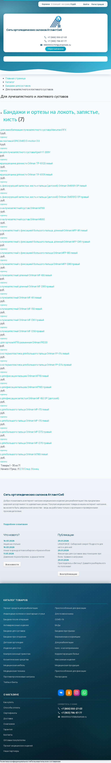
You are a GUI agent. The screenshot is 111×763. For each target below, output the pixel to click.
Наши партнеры (11, 751)
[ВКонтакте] (61, 693)
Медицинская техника (14, 671)
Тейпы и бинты (10, 682)
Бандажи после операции (15, 619)
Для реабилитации (64, 642)
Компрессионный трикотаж (16, 653)
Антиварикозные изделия (16, 625)
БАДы (57, 625)
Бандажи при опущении (14, 636)
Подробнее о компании (15, 524)
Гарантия (7, 729)
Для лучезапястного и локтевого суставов (34, 96)
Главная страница (15, 78)
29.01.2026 (63, 540)
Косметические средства (16, 659)
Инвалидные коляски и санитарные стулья (24, 613)
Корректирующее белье (67, 653)
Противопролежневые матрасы (19, 676)
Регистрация (97, 4)
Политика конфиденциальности (15, 761)
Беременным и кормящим (67, 636)
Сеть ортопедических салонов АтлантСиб (34, 30)
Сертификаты (10, 713)
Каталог (9, 82)
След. (27, 468)
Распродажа (61, 676)
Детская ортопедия (13, 642)
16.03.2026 (8, 540)
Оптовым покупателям (14, 740)
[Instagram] (77, 693)
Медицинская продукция (67, 665)
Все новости (12, 564)
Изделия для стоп (12, 648)
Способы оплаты (11, 707)
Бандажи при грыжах (65, 630)
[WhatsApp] (84, 693)
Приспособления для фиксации (70, 608)
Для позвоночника (64, 613)
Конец (35, 468)
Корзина (46, 4)
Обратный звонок (56, 49)
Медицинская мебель (14, 665)
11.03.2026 (8, 553)
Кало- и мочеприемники (67, 648)
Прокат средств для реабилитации (20, 608)
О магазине (9, 723)
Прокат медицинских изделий (18, 745)
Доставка (8, 718)
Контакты (7, 734)
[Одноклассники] (69, 693)
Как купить (8, 702)
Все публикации (68, 574)
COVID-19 (59, 619)
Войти (86, 4)
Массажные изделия (65, 659)
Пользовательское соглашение (46, 761)
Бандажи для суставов (17, 85)
